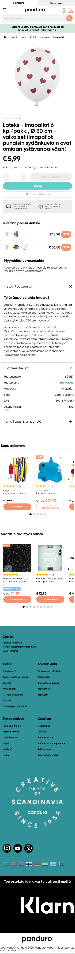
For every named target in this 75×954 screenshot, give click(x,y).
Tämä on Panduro (12, 726)
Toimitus (42, 731)
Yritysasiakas (9, 688)
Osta (66, 234)
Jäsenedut (43, 694)
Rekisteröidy (44, 677)
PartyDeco (67, 382)
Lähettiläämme (10, 737)
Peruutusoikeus (45, 737)
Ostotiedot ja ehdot (48, 755)
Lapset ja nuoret (18, 37)
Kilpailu (6, 743)
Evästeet (7, 700)
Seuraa (37, 185)
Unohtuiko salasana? (48, 683)
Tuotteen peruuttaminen (15, 706)
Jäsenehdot (44, 688)
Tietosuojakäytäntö (13, 694)
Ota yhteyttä (9, 671)
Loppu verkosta (51, 176)
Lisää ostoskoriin (17, 507)
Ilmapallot (58, 37)
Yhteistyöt (8, 749)
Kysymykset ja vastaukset (16, 677)
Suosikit (7, 683)
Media (6, 755)
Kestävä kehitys (11, 731)
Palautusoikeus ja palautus (51, 743)
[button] (6, 177)
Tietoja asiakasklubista (49, 671)
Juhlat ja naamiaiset (40, 37)
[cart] (69, 10)
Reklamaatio (44, 749)
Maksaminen (44, 726)
